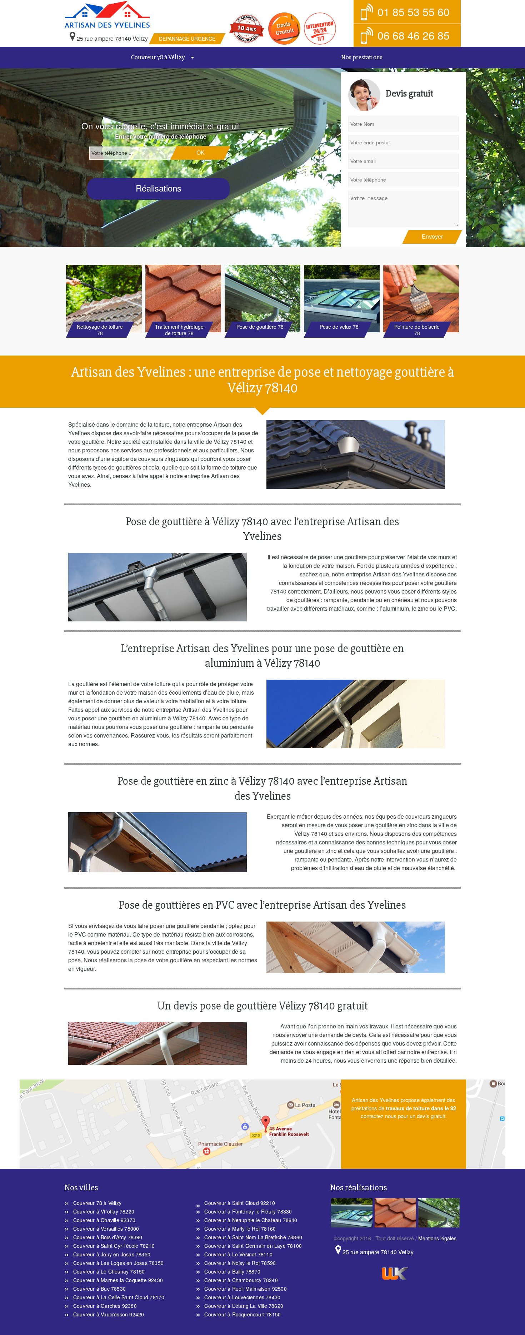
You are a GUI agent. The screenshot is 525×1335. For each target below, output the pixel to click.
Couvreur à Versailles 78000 (106, 1228)
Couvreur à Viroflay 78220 (103, 1211)
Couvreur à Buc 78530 (99, 1288)
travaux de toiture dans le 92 (421, 1108)
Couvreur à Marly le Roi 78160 (240, 1228)
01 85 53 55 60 (414, 11)
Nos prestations (361, 57)
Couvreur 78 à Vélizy (158, 57)
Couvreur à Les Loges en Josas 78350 (118, 1262)
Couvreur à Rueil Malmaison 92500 (245, 1288)
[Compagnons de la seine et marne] (143, 14)
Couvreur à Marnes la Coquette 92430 (118, 1280)
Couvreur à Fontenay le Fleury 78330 (248, 1211)
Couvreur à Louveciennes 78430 (242, 1297)
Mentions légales (437, 1238)
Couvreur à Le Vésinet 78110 (238, 1254)
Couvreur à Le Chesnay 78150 (109, 1271)
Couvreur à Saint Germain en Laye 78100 (253, 1245)
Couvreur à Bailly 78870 (232, 1271)
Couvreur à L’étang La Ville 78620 (243, 1305)
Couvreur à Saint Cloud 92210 (239, 1202)
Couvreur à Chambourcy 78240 (241, 1280)
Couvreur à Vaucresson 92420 (108, 1314)
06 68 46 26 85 (414, 35)
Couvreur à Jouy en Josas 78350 (111, 1254)
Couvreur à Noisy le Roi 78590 (240, 1262)
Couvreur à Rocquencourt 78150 (242, 1314)
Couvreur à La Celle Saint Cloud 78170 (118, 1297)
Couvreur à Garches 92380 (105, 1305)
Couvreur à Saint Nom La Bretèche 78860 (253, 1237)
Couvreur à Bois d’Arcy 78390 (107, 1237)
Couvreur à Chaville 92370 (104, 1220)
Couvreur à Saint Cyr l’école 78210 (114, 1245)
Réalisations (158, 188)
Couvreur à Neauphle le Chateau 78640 (250, 1220)
